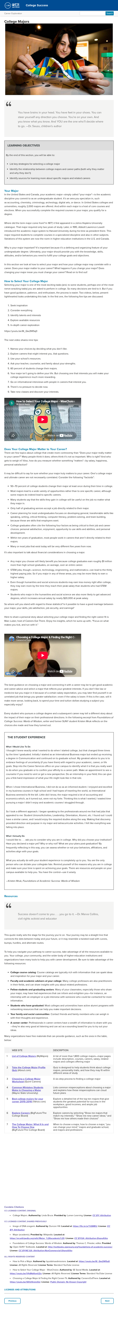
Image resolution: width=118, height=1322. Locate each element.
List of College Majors (24, 1056)
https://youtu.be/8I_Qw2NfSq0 (94, 1261)
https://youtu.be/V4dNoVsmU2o (26, 1273)
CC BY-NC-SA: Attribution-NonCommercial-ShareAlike (45, 1250)
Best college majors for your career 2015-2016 (27, 1100)
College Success (37, 5)
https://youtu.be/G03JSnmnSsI (25, 1282)
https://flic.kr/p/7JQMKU (85, 1226)
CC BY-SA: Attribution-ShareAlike (91, 1238)
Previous (12, 1301)
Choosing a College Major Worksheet (26, 1080)
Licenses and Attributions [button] (20, 1289)
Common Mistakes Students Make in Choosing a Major (27, 1089)
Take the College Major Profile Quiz (28, 1069)
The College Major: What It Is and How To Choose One (30, 1126)
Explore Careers (21, 1113)
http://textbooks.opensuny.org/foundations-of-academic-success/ (80, 1247)
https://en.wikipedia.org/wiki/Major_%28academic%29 (37, 1238)
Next (107, 1301)
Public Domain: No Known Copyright (68, 1282)
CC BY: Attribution (101, 1215)
